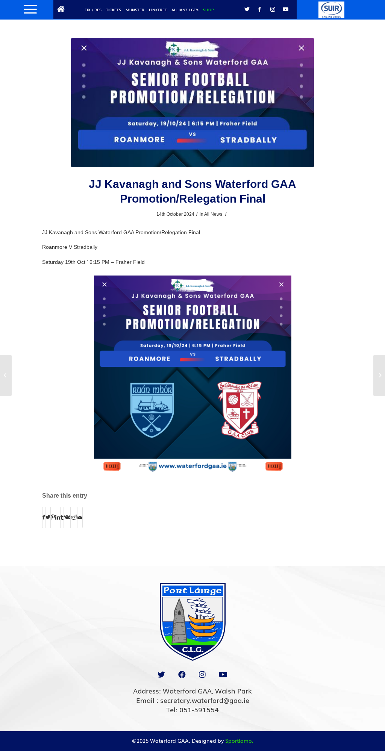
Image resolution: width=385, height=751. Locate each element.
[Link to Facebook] (259, 9)
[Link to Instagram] (272, 9)
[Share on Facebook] (43, 517)
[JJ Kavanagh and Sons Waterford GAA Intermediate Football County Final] (6, 375)
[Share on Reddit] (74, 517)
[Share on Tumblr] (62, 517)
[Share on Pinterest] (53, 517)
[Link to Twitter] (247, 9)
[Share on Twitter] (47, 517)
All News (213, 214)
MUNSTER (135, 9)
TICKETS (113, 9)
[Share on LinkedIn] (57, 517)
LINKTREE (158, 9)
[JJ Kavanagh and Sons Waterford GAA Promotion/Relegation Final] (192, 102)
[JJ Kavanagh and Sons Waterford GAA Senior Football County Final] (379, 375)
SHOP (208, 9)
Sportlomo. (239, 740)
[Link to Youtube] (285, 9)
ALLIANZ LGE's (185, 9)
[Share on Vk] (67, 517)
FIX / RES (93, 9)
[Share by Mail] (79, 517)
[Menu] (28, 9)
